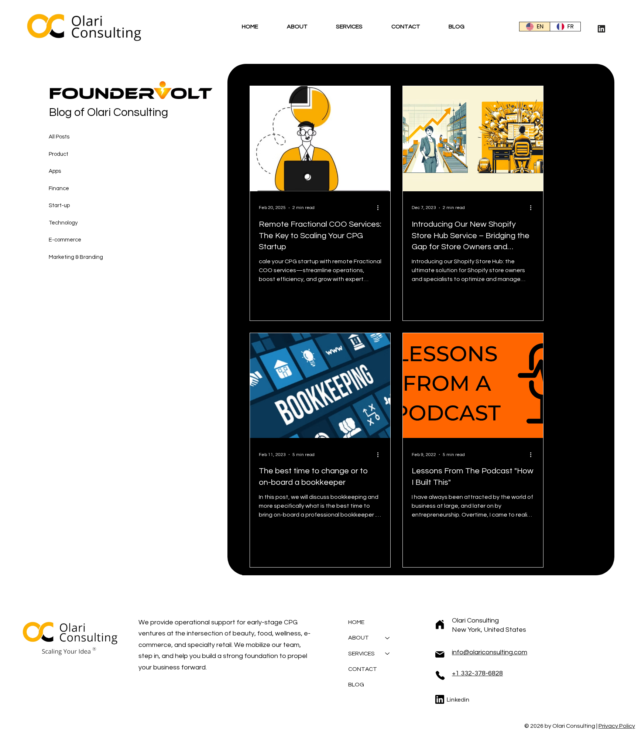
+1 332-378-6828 (477, 673)
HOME (356, 622)
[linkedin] (601, 28)
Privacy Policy (616, 726)
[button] (311, 26)
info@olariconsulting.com (489, 652)
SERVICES (361, 654)
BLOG (356, 685)
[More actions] (380, 207)
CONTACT (362, 669)
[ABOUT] (387, 637)
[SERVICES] (387, 653)
